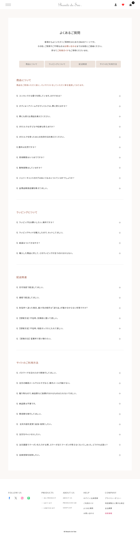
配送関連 (83, 64)
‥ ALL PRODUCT (48, 498)
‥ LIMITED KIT (48, 508)
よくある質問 (88, 508)
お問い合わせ (70, 46)
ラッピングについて (57, 64)
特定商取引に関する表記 (114, 503)
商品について (31, 64)
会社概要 (108, 508)
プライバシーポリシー (113, 498)
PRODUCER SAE (70, 503)
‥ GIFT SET (46, 503)
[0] (130, 5)
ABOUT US (67, 498)
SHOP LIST (67, 508)
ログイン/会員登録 (91, 498)
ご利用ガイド (63, 50)
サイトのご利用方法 (108, 64)
